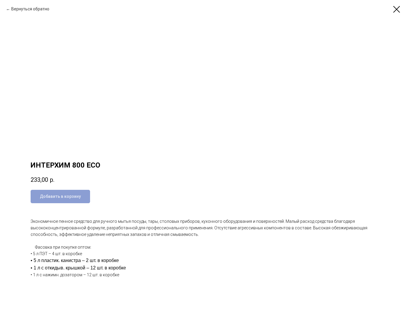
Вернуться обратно (30, 9)
